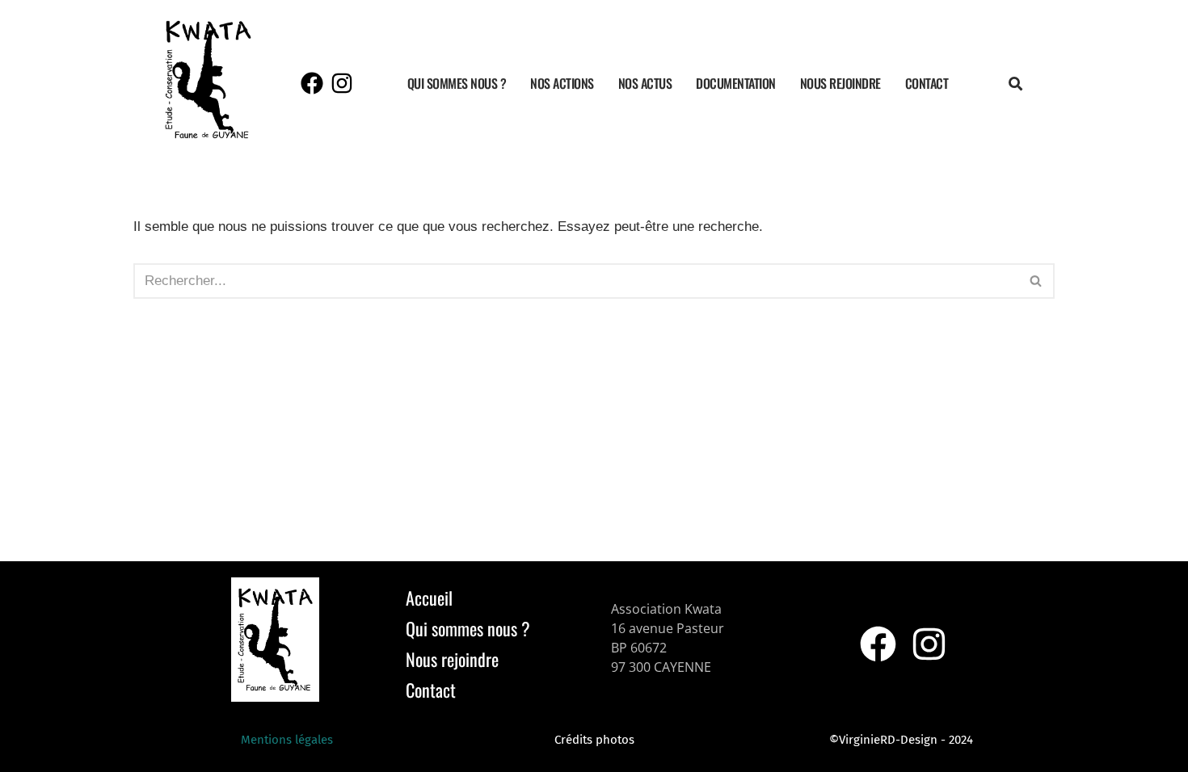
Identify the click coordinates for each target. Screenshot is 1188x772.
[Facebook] (312, 83)
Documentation (736, 83)
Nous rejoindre (840, 83)
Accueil (429, 597)
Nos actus (645, 83)
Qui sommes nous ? (457, 83)
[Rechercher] (1036, 281)
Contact (927, 83)
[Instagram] (341, 83)
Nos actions (562, 83)
